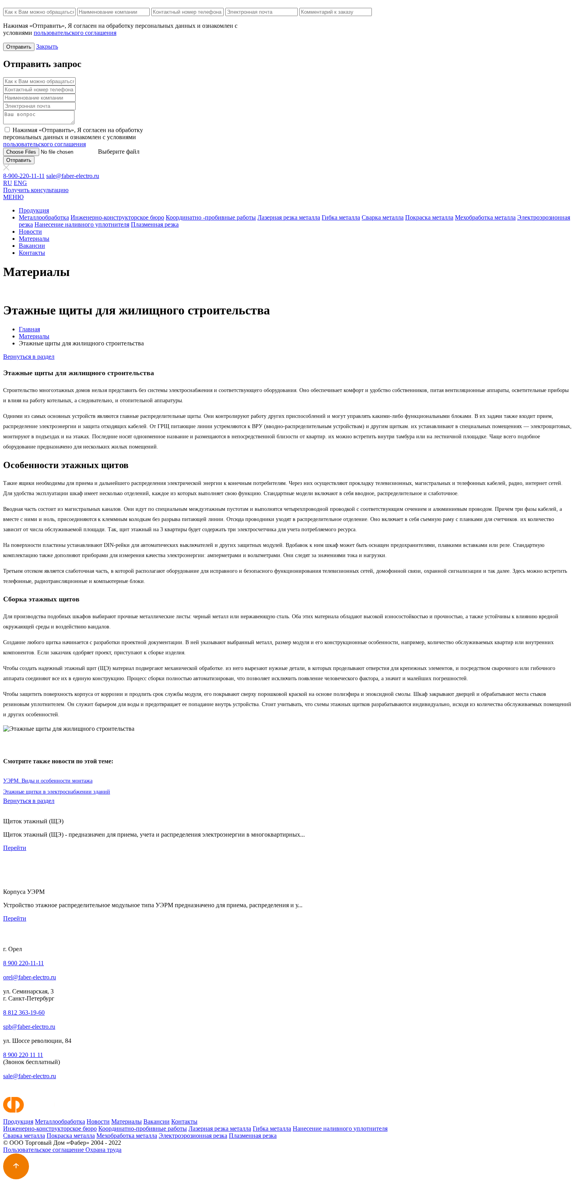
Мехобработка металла (485, 217)
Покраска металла (429, 217)
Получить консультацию (36, 190)
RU (7, 183)
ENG (20, 183)
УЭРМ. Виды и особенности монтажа (47, 781)
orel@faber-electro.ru (29, 977)
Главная (29, 329)
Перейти (14, 847)
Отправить (18, 47)
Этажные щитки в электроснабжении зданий (56, 792)
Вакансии (32, 245)
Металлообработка (44, 217)
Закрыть (47, 46)
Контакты (32, 252)
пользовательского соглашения (75, 32)
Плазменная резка (155, 224)
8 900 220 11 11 (23, 1054)
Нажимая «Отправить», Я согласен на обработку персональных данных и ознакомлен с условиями (73, 137)
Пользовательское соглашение (44, 1149)
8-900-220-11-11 (24, 176)
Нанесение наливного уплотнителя (81, 224)
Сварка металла (383, 217)
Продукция (34, 210)
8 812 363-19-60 (24, 1012)
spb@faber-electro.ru (29, 1026)
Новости (30, 231)
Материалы (34, 238)
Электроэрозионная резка (193, 1135)
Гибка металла (341, 217)
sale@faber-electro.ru (72, 176)
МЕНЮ (13, 197)
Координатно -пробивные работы (211, 217)
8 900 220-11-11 (23, 963)
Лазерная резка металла (288, 217)
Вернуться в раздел (28, 356)
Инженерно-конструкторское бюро (117, 217)
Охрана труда (103, 1149)
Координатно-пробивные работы (142, 1128)
